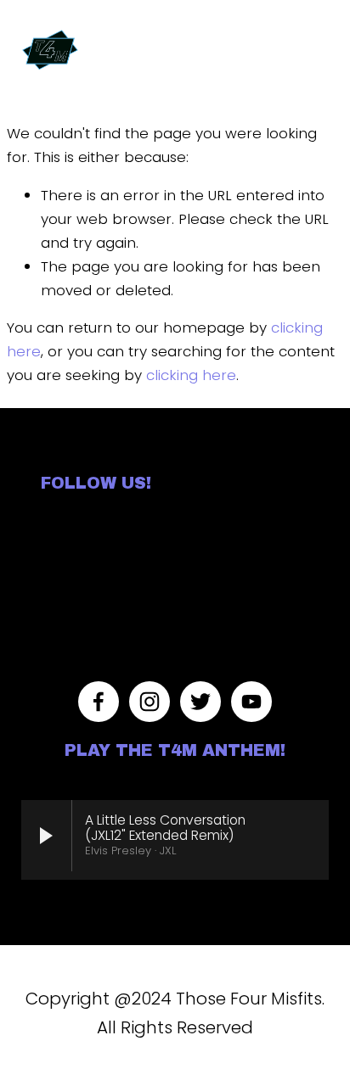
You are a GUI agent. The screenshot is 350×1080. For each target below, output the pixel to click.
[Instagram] (149, 701)
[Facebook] (98, 701)
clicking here (191, 375)
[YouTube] (251, 701)
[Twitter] (200, 701)
